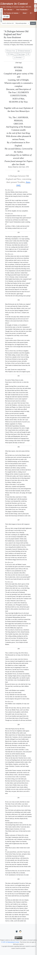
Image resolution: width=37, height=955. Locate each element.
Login (7, 16)
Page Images (21, 54)
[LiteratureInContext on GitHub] (17, 931)
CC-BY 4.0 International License (10, 942)
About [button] (24, 13)
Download (18, 57)
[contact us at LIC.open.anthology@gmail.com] (20, 931)
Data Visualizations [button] (22, 9)
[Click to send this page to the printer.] (28, 54)
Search (33, 23)
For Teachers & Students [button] (11, 13)
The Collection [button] (8, 9)
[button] (31, 13)
